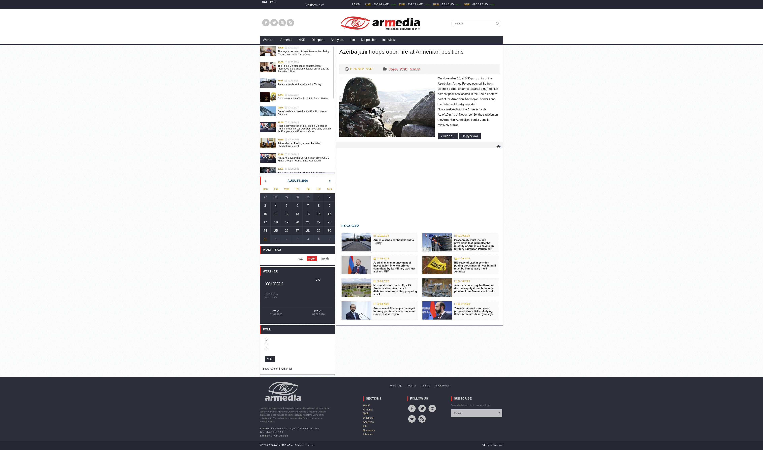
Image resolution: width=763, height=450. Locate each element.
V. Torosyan (497, 445)
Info (352, 40)
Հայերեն (448, 136)
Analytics (337, 40)
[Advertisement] (419, 180)
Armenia (286, 40)
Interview (388, 40)
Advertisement (442, 385)
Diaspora (318, 40)
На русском (470, 136)
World (267, 40)
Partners (425, 385)
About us (411, 385)
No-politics (368, 40)
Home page (395, 385)
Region (393, 68)
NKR (301, 40)
